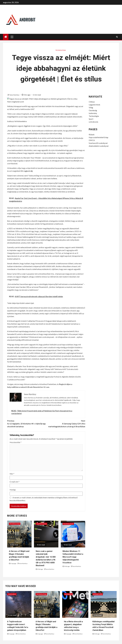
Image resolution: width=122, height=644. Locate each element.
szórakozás (93, 122)
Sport (91, 119)
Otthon (92, 102)
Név (12, 474)
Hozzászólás (15, 442)
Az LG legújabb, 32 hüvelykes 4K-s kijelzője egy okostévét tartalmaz (26, 424)
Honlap (13, 490)
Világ (91, 107)
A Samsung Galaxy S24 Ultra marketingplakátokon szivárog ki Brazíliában (66, 424)
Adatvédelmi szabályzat (99, 146)
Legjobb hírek (94, 104)
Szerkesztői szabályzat (98, 143)
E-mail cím (14, 482)
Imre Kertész (15, 95)
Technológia (60, 50)
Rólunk (91, 134)
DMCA (92, 140)
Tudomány (12, 594)
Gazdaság (93, 110)
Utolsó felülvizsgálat (24, 237)
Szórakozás (97, 594)
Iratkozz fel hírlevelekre (17, 121)
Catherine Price (33, 321)
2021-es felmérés (15, 228)
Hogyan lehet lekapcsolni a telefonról (60, 321)
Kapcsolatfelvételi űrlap (98, 137)
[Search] (116, 37)
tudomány (93, 113)
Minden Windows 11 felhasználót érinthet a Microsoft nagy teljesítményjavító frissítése (73, 557)
